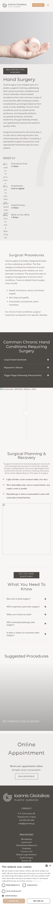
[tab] (26, 360)
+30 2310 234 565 (26, 820)
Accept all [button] (14, 901)
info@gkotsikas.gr (26, 823)
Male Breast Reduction (26, 845)
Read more (37, 881)
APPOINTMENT (38, 5)
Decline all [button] (38, 901)
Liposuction (26, 842)
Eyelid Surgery (26, 857)
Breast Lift (26, 861)
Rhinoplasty (26, 839)
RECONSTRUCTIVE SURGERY (21, 721)
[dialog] (26, 884)
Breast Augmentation (26, 854)
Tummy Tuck (26, 851)
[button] (11, 729)
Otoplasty (26, 848)
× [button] (50, 866)
